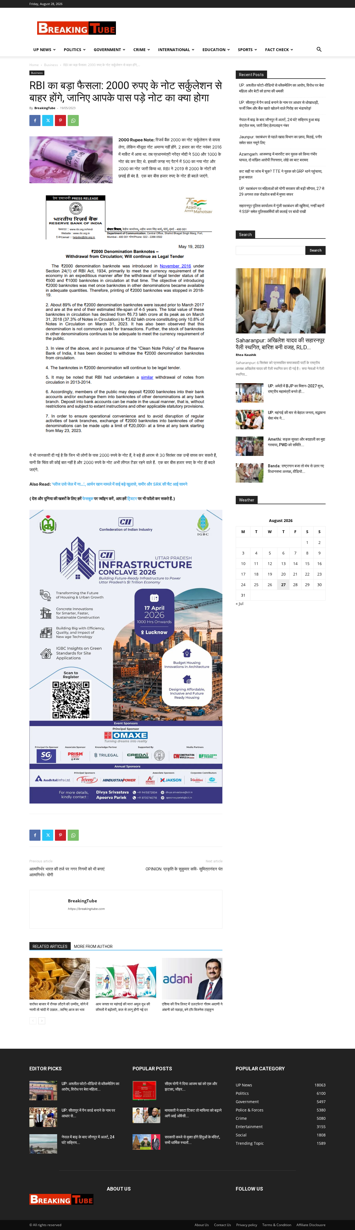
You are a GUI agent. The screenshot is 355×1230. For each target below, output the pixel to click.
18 (256, 574)
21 (295, 574)
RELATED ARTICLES (50, 946)
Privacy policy (246, 1225)
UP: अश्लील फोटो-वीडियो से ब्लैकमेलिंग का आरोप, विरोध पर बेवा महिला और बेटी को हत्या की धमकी (281, 88)
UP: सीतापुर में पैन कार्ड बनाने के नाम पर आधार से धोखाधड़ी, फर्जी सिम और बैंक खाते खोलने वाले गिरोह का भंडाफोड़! (279, 105)
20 (283, 574)
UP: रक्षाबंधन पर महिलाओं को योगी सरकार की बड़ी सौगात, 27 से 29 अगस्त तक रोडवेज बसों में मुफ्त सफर (281, 191)
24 (243, 584)
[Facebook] (34, 120)
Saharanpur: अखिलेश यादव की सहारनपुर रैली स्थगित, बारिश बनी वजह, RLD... (280, 344)
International (174, 49)
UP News (42, 49)
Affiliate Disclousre (311, 1225)
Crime (139, 49)
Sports (245, 49)
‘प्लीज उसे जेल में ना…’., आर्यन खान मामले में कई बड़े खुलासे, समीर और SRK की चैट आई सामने (119, 484)
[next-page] (41, 1020)
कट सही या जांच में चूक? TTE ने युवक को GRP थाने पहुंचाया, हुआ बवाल (280, 174)
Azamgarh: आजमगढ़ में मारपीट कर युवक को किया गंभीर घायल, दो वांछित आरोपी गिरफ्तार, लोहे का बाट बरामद (278, 157)
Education (213, 49)
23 (319, 574)
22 (307, 574)
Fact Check (277, 49)
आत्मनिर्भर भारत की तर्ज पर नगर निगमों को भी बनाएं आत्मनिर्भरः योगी (67, 872)
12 (270, 563)
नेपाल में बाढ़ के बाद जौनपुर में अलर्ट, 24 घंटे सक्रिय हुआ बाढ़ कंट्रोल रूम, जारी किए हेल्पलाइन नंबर (279, 122)
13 (283, 563)
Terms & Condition (276, 1225)
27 (283, 584)
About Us (202, 1225)
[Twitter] (47, 120)
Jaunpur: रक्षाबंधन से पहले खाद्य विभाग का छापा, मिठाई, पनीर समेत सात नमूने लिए (280, 140)
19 (270, 574)
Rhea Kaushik (246, 355)
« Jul (240, 603)
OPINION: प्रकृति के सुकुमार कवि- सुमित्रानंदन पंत (184, 869)
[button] (319, 50)
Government (107, 49)
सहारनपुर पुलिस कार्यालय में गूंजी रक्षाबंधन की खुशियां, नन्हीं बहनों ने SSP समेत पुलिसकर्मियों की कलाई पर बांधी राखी (281, 209)
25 (256, 584)
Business (51, 64)
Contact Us (222, 1225)
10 (243, 563)
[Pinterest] (60, 120)
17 (243, 574)
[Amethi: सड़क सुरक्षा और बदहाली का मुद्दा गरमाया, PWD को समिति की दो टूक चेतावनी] (249, 446)
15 (307, 563)
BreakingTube (44, 108)
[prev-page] (32, 1020)
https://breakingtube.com (86, 909)
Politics (72, 49)
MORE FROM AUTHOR (93, 946)
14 (295, 563)
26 (270, 584)
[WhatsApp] (73, 120)
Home (34, 64)
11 (256, 563)
